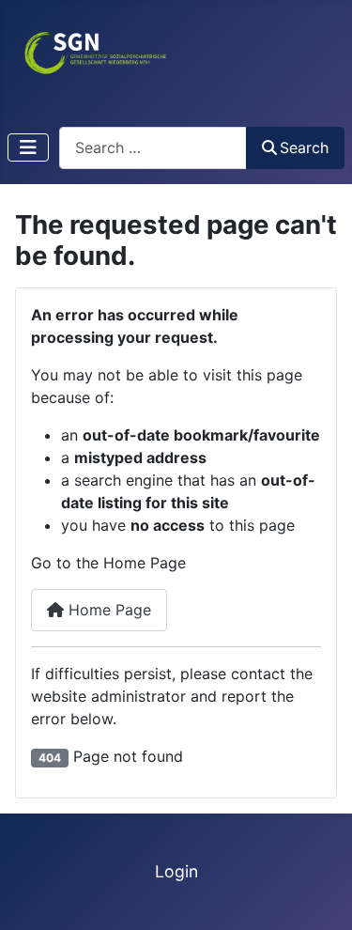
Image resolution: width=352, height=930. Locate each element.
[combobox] (153, 148)
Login (176, 871)
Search (304, 147)
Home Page (107, 609)
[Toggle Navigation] (28, 147)
